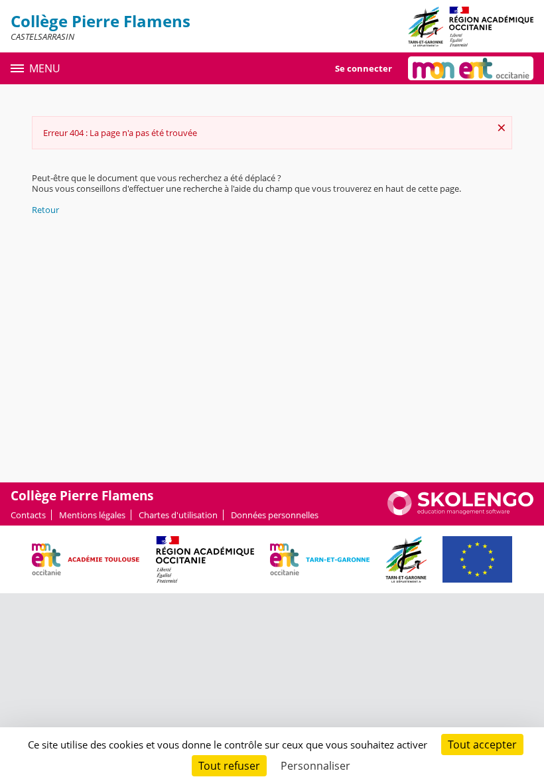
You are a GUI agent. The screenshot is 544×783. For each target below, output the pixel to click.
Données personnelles (274, 515)
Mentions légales (92, 515)
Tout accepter (482, 744)
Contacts (28, 515)
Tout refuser (229, 765)
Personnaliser (315, 765)
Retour (45, 210)
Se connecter (363, 68)
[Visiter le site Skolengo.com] (460, 512)
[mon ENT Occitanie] (470, 68)
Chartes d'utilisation (178, 515)
